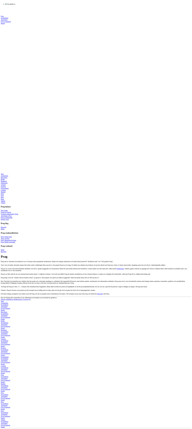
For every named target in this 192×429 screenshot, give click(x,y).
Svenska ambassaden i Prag (9, 214)
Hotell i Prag (5, 219)
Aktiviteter (4, 20)
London (3, 190)
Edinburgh (4, 183)
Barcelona (4, 177)
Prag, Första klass (6, 237)
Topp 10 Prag (5, 238)
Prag (2, 16)
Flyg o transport (6, 21)
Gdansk (3, 185)
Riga (2, 197)
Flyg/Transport (5, 308)
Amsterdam (4, 176)
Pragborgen (120, 269)
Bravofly (3, 227)
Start (2, 174)
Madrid (3, 192)
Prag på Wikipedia (6, 217)
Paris (2, 194)
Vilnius (3, 203)
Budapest (4, 181)
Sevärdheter (4, 18)
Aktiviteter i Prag (6, 216)
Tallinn (3, 201)
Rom (2, 199)
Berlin (3, 179)
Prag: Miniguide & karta (8, 240)
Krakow (3, 186)
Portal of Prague (6, 212)
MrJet (2, 229)
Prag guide (4, 210)
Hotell (3, 23)
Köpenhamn (5, 188)
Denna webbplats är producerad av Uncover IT (16, 299)
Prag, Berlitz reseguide (8, 242)
